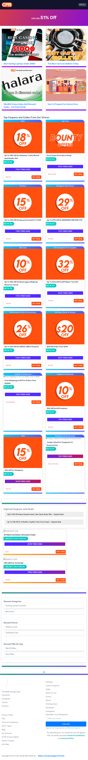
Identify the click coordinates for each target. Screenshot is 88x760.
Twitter (5, 702)
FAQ (3, 719)
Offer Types (7, 726)
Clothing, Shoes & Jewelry (65, 312)
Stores (48, 697)
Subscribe (66, 724)
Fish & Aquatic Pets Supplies (65, 248)
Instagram (6, 699)
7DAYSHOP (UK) (11, 633)
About (48, 700)
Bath (23, 121)
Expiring (49, 682)
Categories (50, 711)
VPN (23, 436)
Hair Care (65, 121)
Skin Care (22, 248)
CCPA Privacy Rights (10, 737)
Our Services (7, 733)
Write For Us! (51, 693)
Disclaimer (50, 708)
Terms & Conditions (10, 722)
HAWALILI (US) (11, 627)
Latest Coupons (52, 686)
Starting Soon (51, 704)
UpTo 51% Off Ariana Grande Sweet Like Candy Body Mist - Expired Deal (35, 514)
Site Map (5, 744)
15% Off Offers (10, 648)
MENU (82, 4)
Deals (48, 689)
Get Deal (36, 177)
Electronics (9, 611)
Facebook (6, 695)
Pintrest (5, 706)
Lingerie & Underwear (22, 374)
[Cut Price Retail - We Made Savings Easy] (7, 5)
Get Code (78, 365)
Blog (4, 730)
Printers (23, 186)
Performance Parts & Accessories (23, 312)
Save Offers (9, 654)
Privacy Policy (7, 715)
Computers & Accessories (65, 436)
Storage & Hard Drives (65, 186)
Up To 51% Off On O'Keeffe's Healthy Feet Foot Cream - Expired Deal (34, 522)
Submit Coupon (8, 741)
